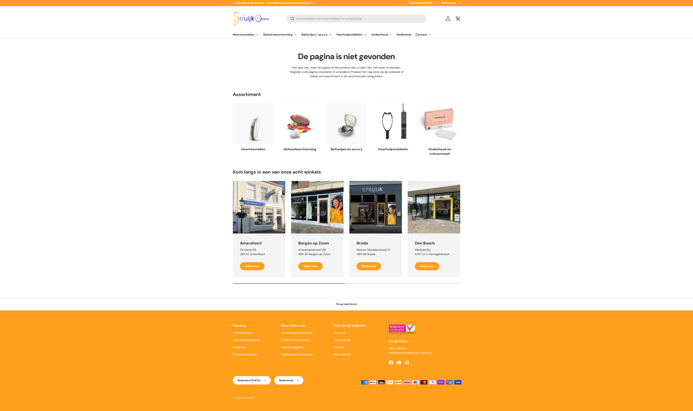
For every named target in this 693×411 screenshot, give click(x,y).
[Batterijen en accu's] (346, 124)
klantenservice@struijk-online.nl (410, 353)
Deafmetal (403, 34)
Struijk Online (248, 397)
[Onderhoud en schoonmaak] (440, 124)
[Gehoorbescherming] (300, 124)
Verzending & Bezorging (296, 333)
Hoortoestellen (243, 34)
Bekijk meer (252, 266)
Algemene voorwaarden (296, 354)
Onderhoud (379, 34)
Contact (421, 34)
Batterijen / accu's (315, 34)
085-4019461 (398, 348)
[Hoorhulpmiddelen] (393, 124)
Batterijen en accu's (346, 149)
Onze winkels (342, 340)
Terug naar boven (346, 304)
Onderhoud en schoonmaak (439, 151)
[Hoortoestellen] (253, 124)
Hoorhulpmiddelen (349, 34)
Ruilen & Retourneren (295, 340)
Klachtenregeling (292, 347)
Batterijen (239, 347)
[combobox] (356, 19)
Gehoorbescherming (278, 34)
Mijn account (342, 354)
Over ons (339, 333)
